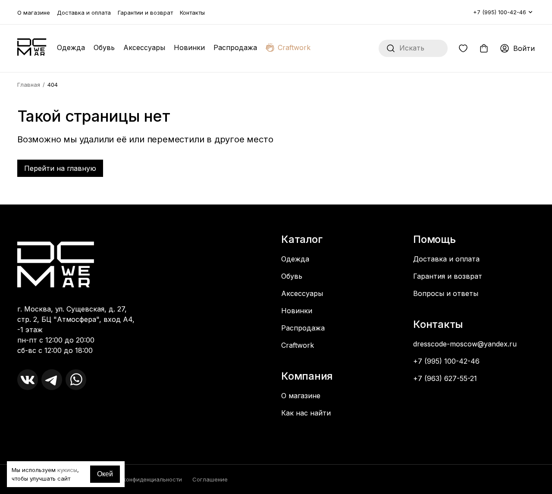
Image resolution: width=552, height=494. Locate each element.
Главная (28, 84)
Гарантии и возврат (145, 12)
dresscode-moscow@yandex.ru (465, 344)
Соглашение (210, 479)
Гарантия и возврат (447, 276)
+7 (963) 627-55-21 (445, 378)
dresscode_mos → (49, 405)
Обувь (104, 47)
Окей (105, 474)
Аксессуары (144, 47)
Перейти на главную (60, 168)
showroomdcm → (48, 414)
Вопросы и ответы (445, 293)
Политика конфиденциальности (138, 479)
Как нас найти (306, 413)
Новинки (189, 47)
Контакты (192, 12)
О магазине (33, 12)
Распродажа (235, 47)
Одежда (71, 47)
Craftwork (294, 47)
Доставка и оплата (84, 12)
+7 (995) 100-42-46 (499, 12)
